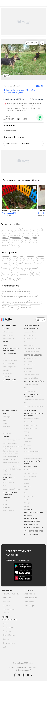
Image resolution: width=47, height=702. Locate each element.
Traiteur (5, 504)
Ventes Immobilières (31, 328)
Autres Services (7, 474)
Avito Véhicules (30, 594)
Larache (14, 274)
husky (33, 230)
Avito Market (29, 602)
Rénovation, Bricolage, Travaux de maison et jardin (12, 447)
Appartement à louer (30, 358)
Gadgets (26, 435)
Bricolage (27, 503)
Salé (18, 279)
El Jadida (38, 264)
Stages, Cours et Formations (9, 478)
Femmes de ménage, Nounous (11, 440)
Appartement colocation (31, 384)
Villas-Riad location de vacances (33, 406)
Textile (26, 489)
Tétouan (4, 279)
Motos (5, 342)
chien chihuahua (26, 307)
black (40, 230)
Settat (12, 279)
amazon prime (17, 240)
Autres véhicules (9, 380)
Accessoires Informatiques (31, 455)
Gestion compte (8, 631)
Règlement (6, 623)
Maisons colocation (29, 388)
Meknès (4, 264)
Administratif (6, 426)
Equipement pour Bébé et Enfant (33, 462)
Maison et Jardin (30, 466)
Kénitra (19, 269)
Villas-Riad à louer (29, 365)
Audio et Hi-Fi (28, 448)
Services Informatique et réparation (13, 466)
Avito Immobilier (30, 598)
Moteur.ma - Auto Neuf (11, 594)
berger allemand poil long (28, 297)
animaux (26, 235)
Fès (13, 269)
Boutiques (6, 602)
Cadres (4, 420)
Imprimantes (28, 438)
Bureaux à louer (28, 368)
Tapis (25, 493)
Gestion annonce (9, 627)
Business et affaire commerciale (10, 493)
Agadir (15, 258)
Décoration (27, 486)
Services (6, 436)
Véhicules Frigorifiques (9, 367)
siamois (27, 240)
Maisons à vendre (29, 335)
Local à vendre (28, 345)
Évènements (7, 497)
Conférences (6, 507)
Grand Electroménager (30, 473)
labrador (35, 235)
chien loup (15, 246)
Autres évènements (8, 511)
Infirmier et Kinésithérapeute (11, 462)
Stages (4, 486)
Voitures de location (8, 335)
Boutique (6, 639)
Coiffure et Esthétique (9, 459)
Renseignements (9, 643)
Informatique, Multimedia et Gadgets (33, 414)
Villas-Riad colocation (30, 391)
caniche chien (13, 307)
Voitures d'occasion (8, 332)
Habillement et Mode (32, 521)
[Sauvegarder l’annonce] (42, 43)
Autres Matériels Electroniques (33, 458)
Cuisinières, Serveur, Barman (11, 456)
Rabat (22, 258)
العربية (42, 319)
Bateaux (6, 376)
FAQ (4, 647)
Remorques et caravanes (10, 360)
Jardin (26, 499)
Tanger (19, 264)
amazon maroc (7, 230)
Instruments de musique (33, 512)
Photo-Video (27, 445)
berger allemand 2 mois (9, 297)
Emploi (5, 413)
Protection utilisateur (17, 667)
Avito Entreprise (30, 606)
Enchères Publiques (31, 534)
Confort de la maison (30, 476)
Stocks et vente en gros (33, 531)
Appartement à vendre (30, 332)
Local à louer (27, 371)
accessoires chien (35, 302)
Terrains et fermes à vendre (32, 348)
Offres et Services (9, 635)
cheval (4, 235)
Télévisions (27, 442)
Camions (5, 357)
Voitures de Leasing (8, 338)
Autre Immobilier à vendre (31, 352)
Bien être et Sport (31, 524)
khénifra (34, 269)
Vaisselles (27, 480)
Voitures (6, 328)
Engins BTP (6, 370)
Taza (37, 274)
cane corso (5, 246)
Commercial (6, 430)
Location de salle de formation (11, 489)
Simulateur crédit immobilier (9, 611)
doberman (5, 240)
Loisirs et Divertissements (30, 517)
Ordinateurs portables (30, 425)
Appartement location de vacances (34, 399)
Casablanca (6, 258)
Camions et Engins (9, 353)
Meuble (26, 483)
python (17, 230)
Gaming (26, 432)
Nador (12, 264)
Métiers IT (5, 423)
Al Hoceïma (30, 258)
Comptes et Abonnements (31, 451)
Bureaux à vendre (29, 342)
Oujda (27, 269)
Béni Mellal (28, 264)
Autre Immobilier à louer (31, 378)
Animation (6, 501)
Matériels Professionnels (34, 528)
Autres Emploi (7, 433)
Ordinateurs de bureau (30, 428)
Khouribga (5, 274)
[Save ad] (34, 187)
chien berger (6, 302)
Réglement (32, 667)
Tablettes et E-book (29, 422)
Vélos (5, 345)
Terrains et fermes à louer (31, 375)
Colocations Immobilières (34, 381)
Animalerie (28, 509)
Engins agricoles (7, 373)
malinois (25, 230)
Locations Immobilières (33, 355)
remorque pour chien (20, 302)
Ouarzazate (24, 274)
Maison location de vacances (32, 403)
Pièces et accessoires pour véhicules (11, 349)
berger (4, 307)
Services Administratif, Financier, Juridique (12, 470)
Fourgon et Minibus (8, 363)
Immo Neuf (7, 598)
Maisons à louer (28, 361)
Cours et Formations (8, 482)
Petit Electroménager (30, 470)
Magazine (6, 606)
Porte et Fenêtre (28, 496)
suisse (35, 240)
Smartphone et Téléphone (31, 418)
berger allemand (14, 235)
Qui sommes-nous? (23, 670)
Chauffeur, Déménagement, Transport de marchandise (10, 452)
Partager (33, 43)
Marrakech (40, 258)
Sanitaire (26, 506)
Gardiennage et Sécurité (10, 443)
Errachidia (5, 269)
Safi (32, 274)
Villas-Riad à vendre (30, 338)
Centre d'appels (7, 417)
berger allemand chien (9, 291)
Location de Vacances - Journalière (32, 395)
